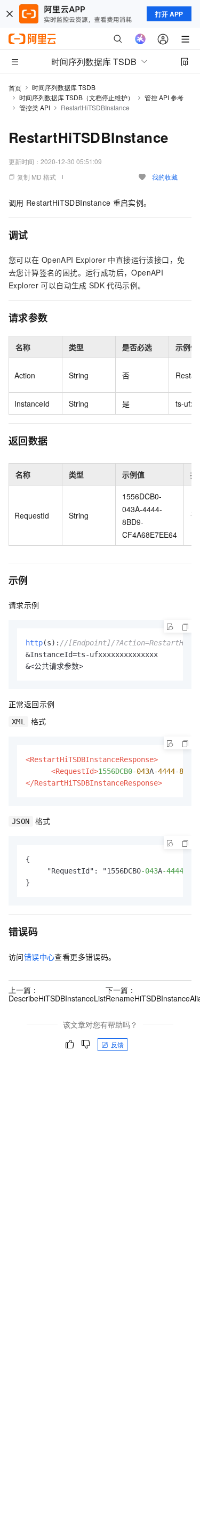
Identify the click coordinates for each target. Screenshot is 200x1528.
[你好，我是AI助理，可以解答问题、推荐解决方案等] (140, 39)
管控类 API (34, 107)
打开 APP (169, 14)
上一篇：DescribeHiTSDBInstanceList (57, 994)
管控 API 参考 (164, 97)
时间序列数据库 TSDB (63, 87)
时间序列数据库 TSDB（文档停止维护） (76, 97)
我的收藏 (165, 176)
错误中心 (39, 956)
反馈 (117, 1044)
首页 (15, 87)
